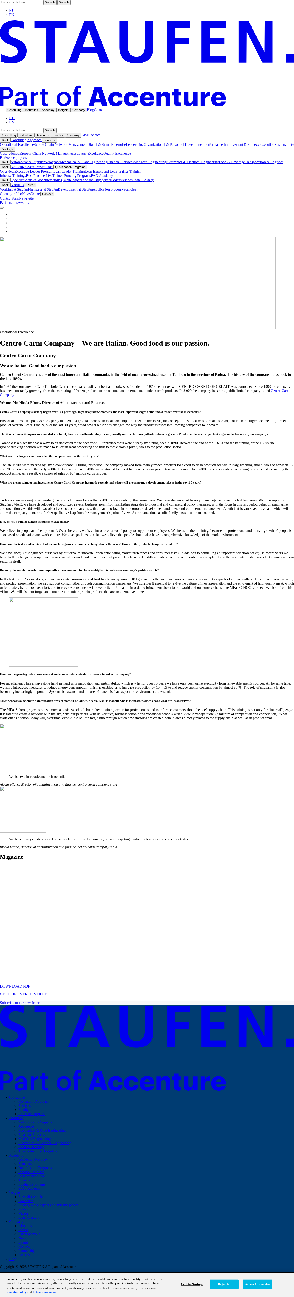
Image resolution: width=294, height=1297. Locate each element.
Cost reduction (10, 153)
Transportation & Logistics (264, 162)
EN (11, 15)
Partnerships (9, 202)
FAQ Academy (102, 176)
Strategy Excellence (89, 153)
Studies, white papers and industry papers (81, 180)
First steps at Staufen (43, 189)
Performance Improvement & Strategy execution (239, 144)
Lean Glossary (143, 180)
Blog (90, 110)
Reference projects (13, 158)
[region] (147, 1284)
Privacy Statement (45, 1292)
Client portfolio (11, 194)
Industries (31, 110)
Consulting (14, 110)
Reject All (224, 1284)
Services (49, 140)
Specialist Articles (23, 180)
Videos (127, 180)
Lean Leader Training (69, 171)
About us (17, 185)
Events (35, 194)
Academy (48, 110)
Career (30, 185)
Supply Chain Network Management (60, 144)
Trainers (58, 176)
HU (12, 10)
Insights (63, 110)
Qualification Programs (70, 167)
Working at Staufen (14, 189)
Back (5, 140)
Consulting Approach (26, 140)
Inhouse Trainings (13, 176)
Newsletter (27, 198)
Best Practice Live (39, 176)
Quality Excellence (117, 153)
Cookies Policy (17, 1292)
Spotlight (8, 149)
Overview (7, 171)
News (26, 194)
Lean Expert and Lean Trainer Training (113, 171)
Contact (99, 110)
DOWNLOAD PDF (15, 986)
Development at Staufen (75, 189)
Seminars (46, 167)
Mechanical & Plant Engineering (83, 162)
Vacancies (129, 189)
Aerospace (52, 162)
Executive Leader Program (33, 171)
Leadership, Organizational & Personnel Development (165, 144)
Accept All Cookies (257, 1284)
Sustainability (284, 144)
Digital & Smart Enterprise (106, 144)
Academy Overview (25, 167)
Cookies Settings (192, 1284)
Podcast (116, 180)
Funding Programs (77, 176)
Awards (23, 202)
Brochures (43, 180)
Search (50, 2)
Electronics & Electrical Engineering (192, 162)
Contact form (9, 198)
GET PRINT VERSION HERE (23, 994)
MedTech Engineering (150, 162)
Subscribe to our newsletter (19, 1003)
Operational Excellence (17, 144)
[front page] (147, 105)
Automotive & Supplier (28, 162)
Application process (107, 189)
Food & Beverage (232, 162)
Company (78, 110)
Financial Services (120, 162)
